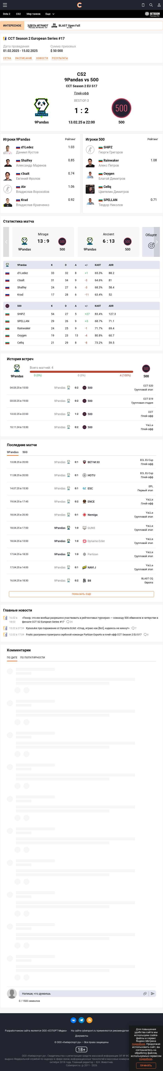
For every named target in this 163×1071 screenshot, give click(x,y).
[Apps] (143, 5)
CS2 (18, 13)
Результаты (60, 58)
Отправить (153, 994)
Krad (20, 294)
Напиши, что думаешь (36, 993)
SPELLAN (23, 321)
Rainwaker (23, 328)
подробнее (138, 1043)
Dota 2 (6, 13)
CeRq (20, 342)
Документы (81, 1036)
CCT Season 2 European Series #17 (36, 38)
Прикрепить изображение (145, 994)
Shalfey (21, 287)
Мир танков (33, 13)
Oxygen (22, 335)
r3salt (20, 280)
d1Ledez (22, 273)
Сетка (7, 58)
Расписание (23, 58)
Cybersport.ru (73, 1065)
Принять (146, 1065)
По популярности (32, 657)
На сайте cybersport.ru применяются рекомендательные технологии (109, 1030)
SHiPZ (21, 314)
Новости (42, 58)
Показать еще (81, 594)
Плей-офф (81, 93)
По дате (12, 657)
